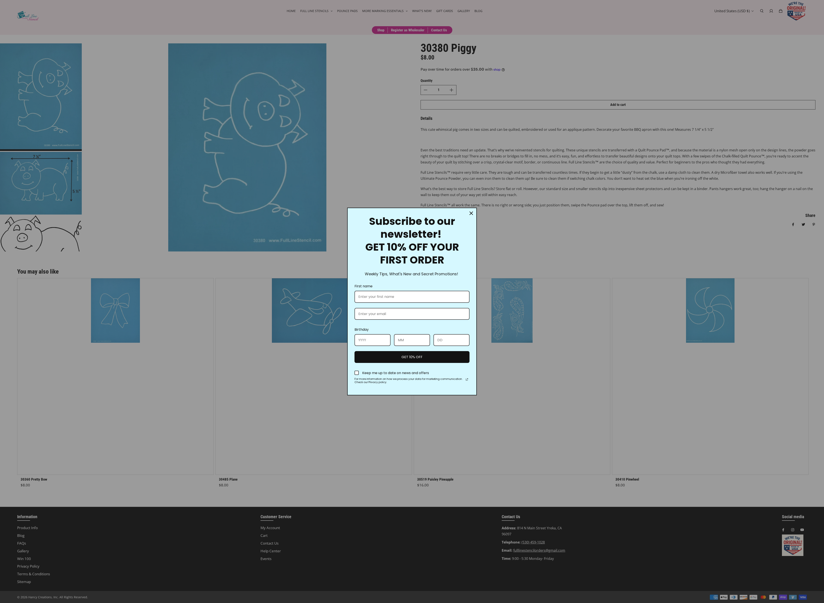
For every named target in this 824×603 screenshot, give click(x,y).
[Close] (471, 213)
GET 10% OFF (412, 357)
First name (363, 286)
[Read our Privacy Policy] (467, 379)
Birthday (361, 329)
